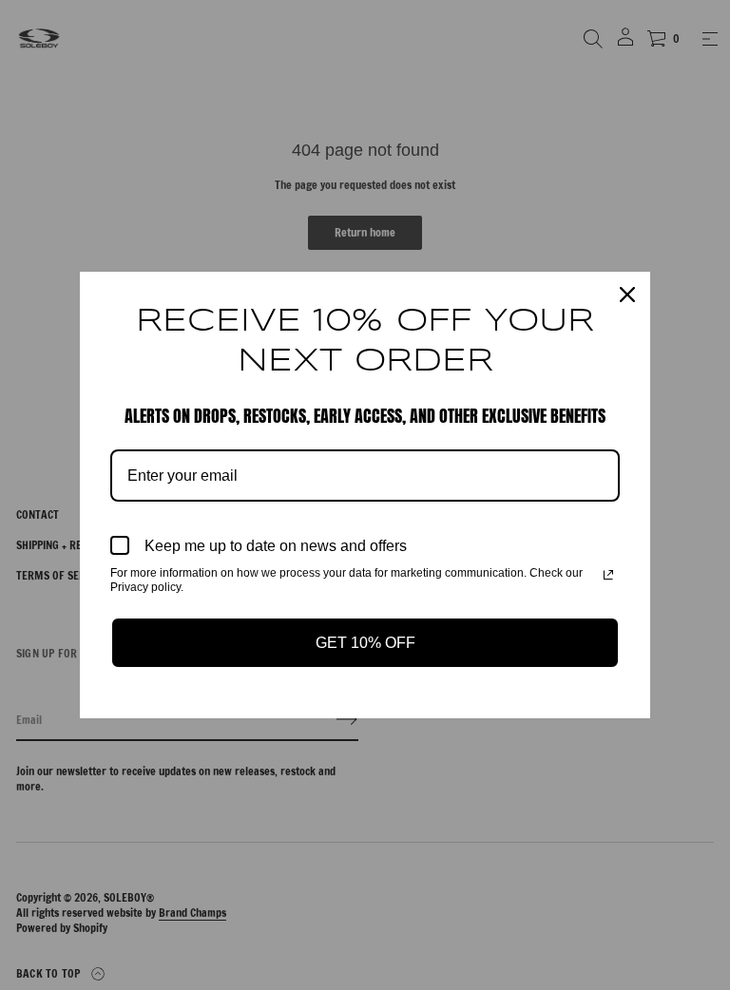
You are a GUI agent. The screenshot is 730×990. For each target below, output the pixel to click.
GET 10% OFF (365, 643)
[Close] (627, 294)
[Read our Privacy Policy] (608, 574)
